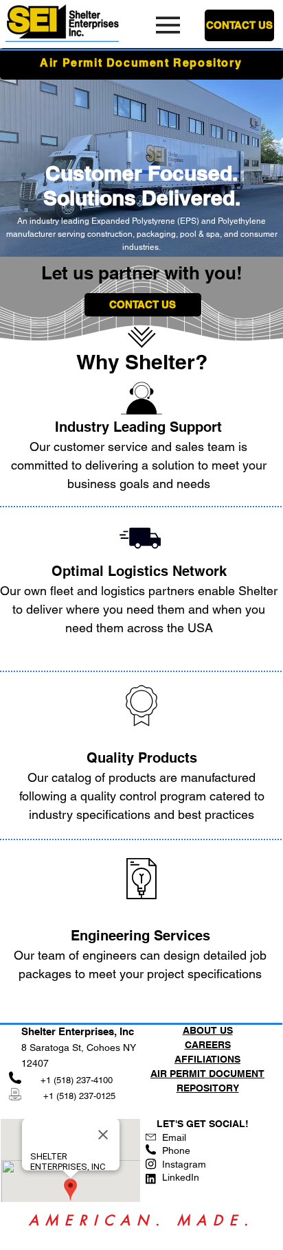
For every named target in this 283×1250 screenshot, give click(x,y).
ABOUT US (208, 1030)
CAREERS (208, 1044)
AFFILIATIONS (207, 1059)
